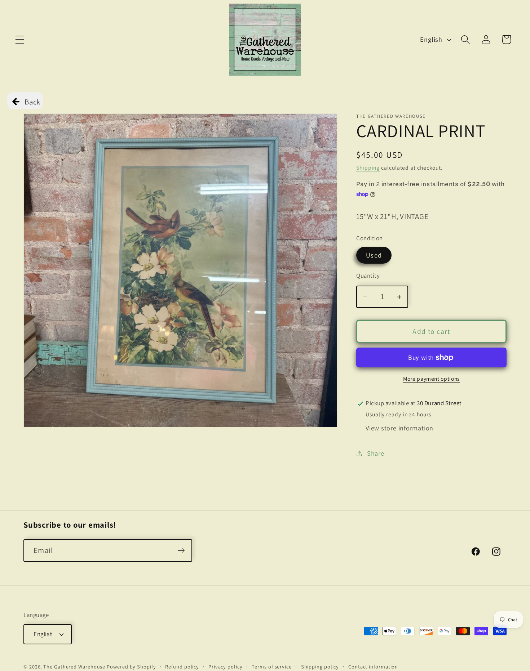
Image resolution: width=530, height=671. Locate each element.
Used (374, 255)
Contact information (373, 666)
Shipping (368, 167)
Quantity (368, 275)
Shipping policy (320, 666)
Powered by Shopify (131, 666)
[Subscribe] (181, 550)
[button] (19, 39)
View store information (399, 428)
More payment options (431, 379)
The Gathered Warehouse (74, 666)
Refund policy (182, 666)
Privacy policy (225, 666)
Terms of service (272, 666)
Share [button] (375, 453)
